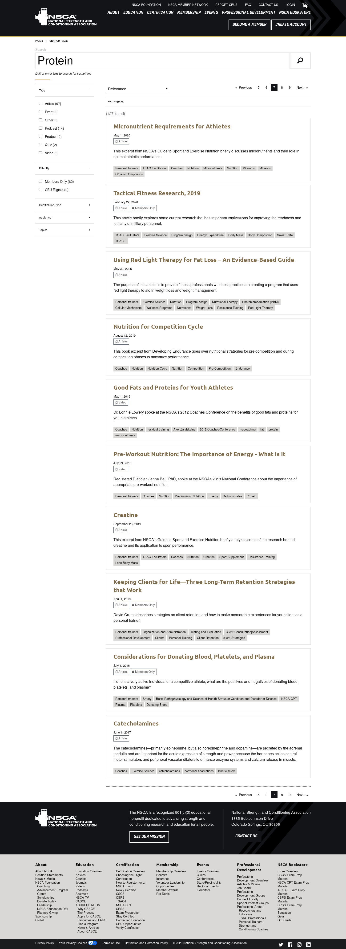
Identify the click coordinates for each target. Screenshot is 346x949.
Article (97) (53, 103)
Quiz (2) (51, 144)
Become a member (249, 24)
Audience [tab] (45, 217)
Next (303, 87)
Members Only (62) (59, 181)
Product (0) (53, 136)
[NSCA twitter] (280, 945)
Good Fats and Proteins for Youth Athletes (173, 387)
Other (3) (52, 120)
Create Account (291, 24)
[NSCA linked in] (308, 945)
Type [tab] (42, 90)
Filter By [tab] (44, 168)
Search (40, 49)
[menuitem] (112, 13)
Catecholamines (136, 723)
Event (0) (52, 111)
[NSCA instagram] (299, 945)
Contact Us (246, 836)
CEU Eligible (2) (56, 189)
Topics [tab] (43, 230)
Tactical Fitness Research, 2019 (156, 193)
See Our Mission (149, 836)
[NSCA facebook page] (290, 945)
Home (39, 40)
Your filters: (116, 102)
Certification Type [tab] (50, 205)
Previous (246, 87)
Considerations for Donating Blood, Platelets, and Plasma (194, 656)
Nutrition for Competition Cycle (158, 326)
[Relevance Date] (137, 90)
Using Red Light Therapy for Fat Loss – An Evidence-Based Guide (203, 259)
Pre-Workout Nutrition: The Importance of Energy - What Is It (199, 454)
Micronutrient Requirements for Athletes (171, 126)
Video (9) (52, 153)
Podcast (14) (54, 128)
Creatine (125, 514)
